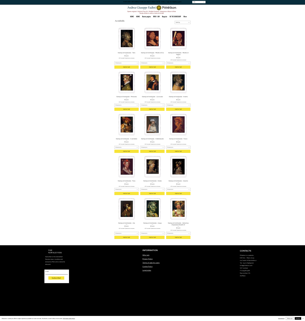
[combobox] (183, 22)
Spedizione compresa (129, 58)
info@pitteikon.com (246, 265)
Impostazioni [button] (281, 318)
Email (47, 271)
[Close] (303, 318)
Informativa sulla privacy (69, 318)
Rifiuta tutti (289, 318)
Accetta (298, 318)
